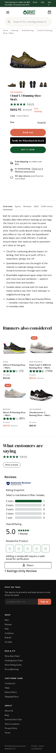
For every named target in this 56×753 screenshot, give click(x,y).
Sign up (45, 601)
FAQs (7, 688)
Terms (7, 732)
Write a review (11, 465)
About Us (9, 711)
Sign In (49, 3)
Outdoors (9, 633)
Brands (8, 637)
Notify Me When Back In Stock (28, 140)
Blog (7, 715)
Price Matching (12, 669)
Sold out (28, 132)
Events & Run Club (13, 719)
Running (14, 30)
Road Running (27, 30)
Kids (7, 629)
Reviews (27, 206)
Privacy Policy (11, 728)
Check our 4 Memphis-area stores (29, 170)
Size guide (41, 122)
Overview (8, 206)
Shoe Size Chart (12, 656)
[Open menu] (8, 12)
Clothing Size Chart (14, 660)
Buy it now (28, 150)
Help (43, 2)
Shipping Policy (12, 696)
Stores (35, 2)
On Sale (8, 642)
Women (8, 624)
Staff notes (47, 206)
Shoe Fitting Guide (13, 665)
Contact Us (10, 683)
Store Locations (12, 724)
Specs (18, 206)
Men (7, 620)
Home (5, 30)
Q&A (36, 206)
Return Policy (11, 692)
